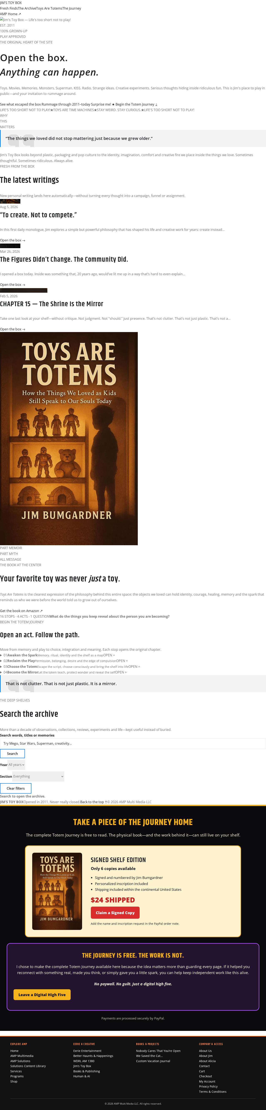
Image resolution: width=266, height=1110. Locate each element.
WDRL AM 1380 (83, 1061)
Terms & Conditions (213, 1092)
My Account (207, 1081)
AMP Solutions (20, 1061)
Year (3, 764)
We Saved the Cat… (149, 1056)
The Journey (71, 8)
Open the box (12, 240)
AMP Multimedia (21, 1056)
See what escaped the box (20, 104)
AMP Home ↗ (10, 14)
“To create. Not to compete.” (38, 215)
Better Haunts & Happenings (93, 1056)
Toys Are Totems (49, 8)
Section (6, 776)
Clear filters (16, 788)
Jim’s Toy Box (82, 1066)
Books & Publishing (86, 1071)
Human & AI (81, 1076)
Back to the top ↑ (93, 802)
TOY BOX (11, 2)
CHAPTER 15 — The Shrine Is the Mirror (51, 304)
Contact (204, 1066)
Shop (13, 1081)
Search (12, 753)
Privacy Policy (208, 1086)
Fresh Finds (9, 8)
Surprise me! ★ (103, 104)
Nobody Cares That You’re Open (158, 1051)
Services (16, 1071)
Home (14, 1051)
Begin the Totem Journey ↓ (137, 104)
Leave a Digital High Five (42, 994)
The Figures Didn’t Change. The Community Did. (64, 259)
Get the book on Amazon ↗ (21, 611)
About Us (205, 1051)
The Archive (27, 8)
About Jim (206, 1056)
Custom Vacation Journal (153, 1061)
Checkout (205, 1076)
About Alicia (207, 1061)
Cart (202, 1071)
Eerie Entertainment (87, 1051)
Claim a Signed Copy (115, 912)
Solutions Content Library (28, 1066)
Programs (17, 1076)
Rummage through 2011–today (66, 104)
